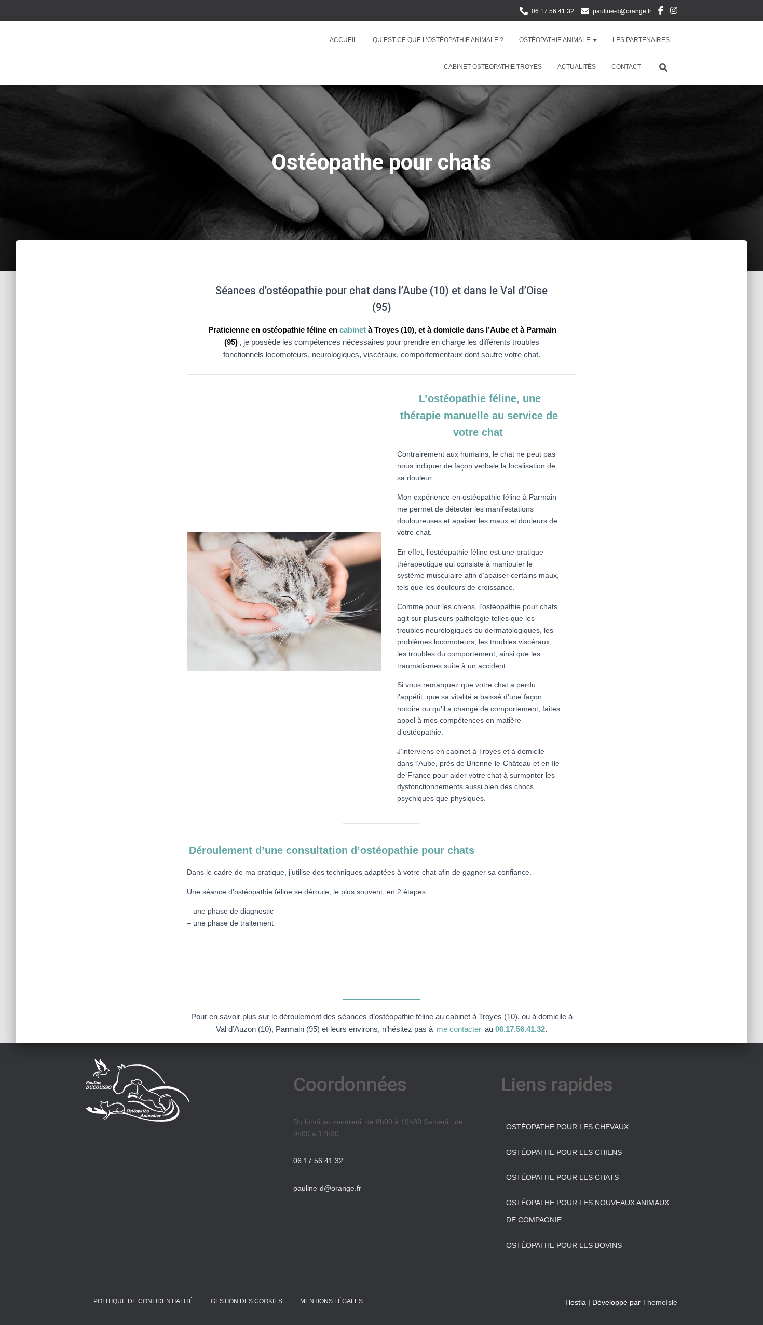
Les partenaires (641, 40)
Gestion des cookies (246, 1301)
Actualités (576, 67)
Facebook (660, 12)
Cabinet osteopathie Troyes (493, 67)
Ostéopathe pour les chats (562, 1177)
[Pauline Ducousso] (107, 53)
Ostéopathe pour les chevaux (567, 1127)
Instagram (673, 12)
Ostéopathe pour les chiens (564, 1152)
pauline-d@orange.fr (622, 11)
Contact (626, 67)
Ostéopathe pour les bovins (564, 1245)
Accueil (343, 40)
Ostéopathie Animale (555, 40)
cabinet (352, 329)
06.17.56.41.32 (553, 11)
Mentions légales (331, 1301)
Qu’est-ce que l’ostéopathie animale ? (438, 40)
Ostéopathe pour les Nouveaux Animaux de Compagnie (587, 1211)
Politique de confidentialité (143, 1301)
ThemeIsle (660, 1302)
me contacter (459, 1029)
